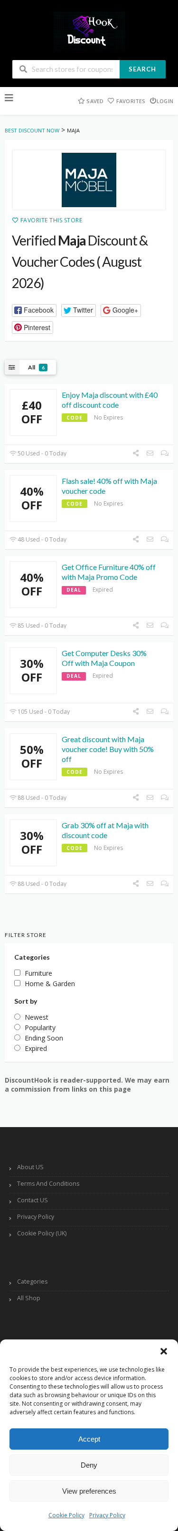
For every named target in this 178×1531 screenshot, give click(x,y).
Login (165, 101)
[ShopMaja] (89, 180)
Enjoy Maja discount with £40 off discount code (110, 399)
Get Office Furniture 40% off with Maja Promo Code (109, 571)
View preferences (89, 1491)
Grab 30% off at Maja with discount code (105, 830)
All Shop (28, 1298)
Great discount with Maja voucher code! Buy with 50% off (108, 749)
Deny (89, 1465)
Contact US (32, 1200)
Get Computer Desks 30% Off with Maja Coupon (104, 657)
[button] (164, 1351)
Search (142, 69)
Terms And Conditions (48, 1184)
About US (30, 1167)
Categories (32, 1281)
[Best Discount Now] (89, 30)
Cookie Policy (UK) (41, 1233)
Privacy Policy (107, 1515)
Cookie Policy (66, 1515)
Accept (89, 1439)
